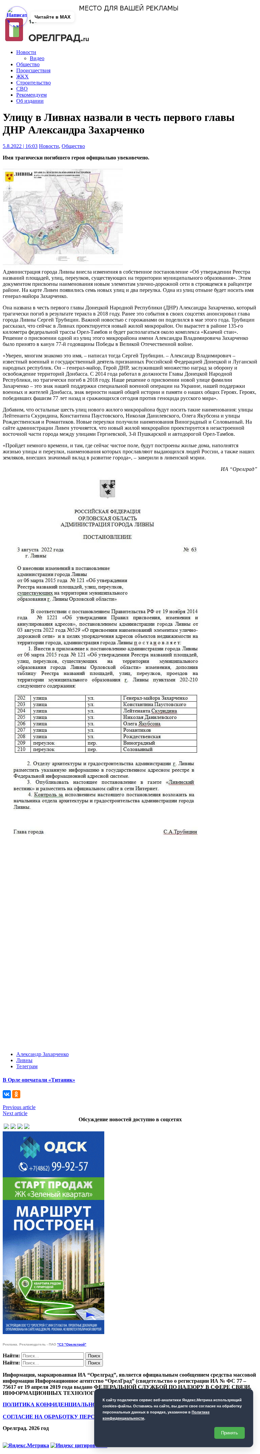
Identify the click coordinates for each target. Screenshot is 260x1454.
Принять (229, 1432)
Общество (28, 64)
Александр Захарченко (42, 1054)
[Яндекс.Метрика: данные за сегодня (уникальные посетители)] (26, 1446)
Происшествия (33, 70)
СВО (22, 89)
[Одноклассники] (16, 1094)
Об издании (30, 101)
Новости (26, 52)
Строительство (33, 82)
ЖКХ (22, 76)
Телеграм (27, 1066)
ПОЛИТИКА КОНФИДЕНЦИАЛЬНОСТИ (55, 1404)
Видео (37, 58)
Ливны (24, 1060)
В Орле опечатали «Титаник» (39, 1080)
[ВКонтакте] (7, 1094)
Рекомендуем (31, 95)
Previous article (19, 1107)
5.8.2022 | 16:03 (20, 146)
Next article (15, 1113)
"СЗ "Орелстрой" (71, 1344)
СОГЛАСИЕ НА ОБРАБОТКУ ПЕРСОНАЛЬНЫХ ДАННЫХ (79, 1417)
